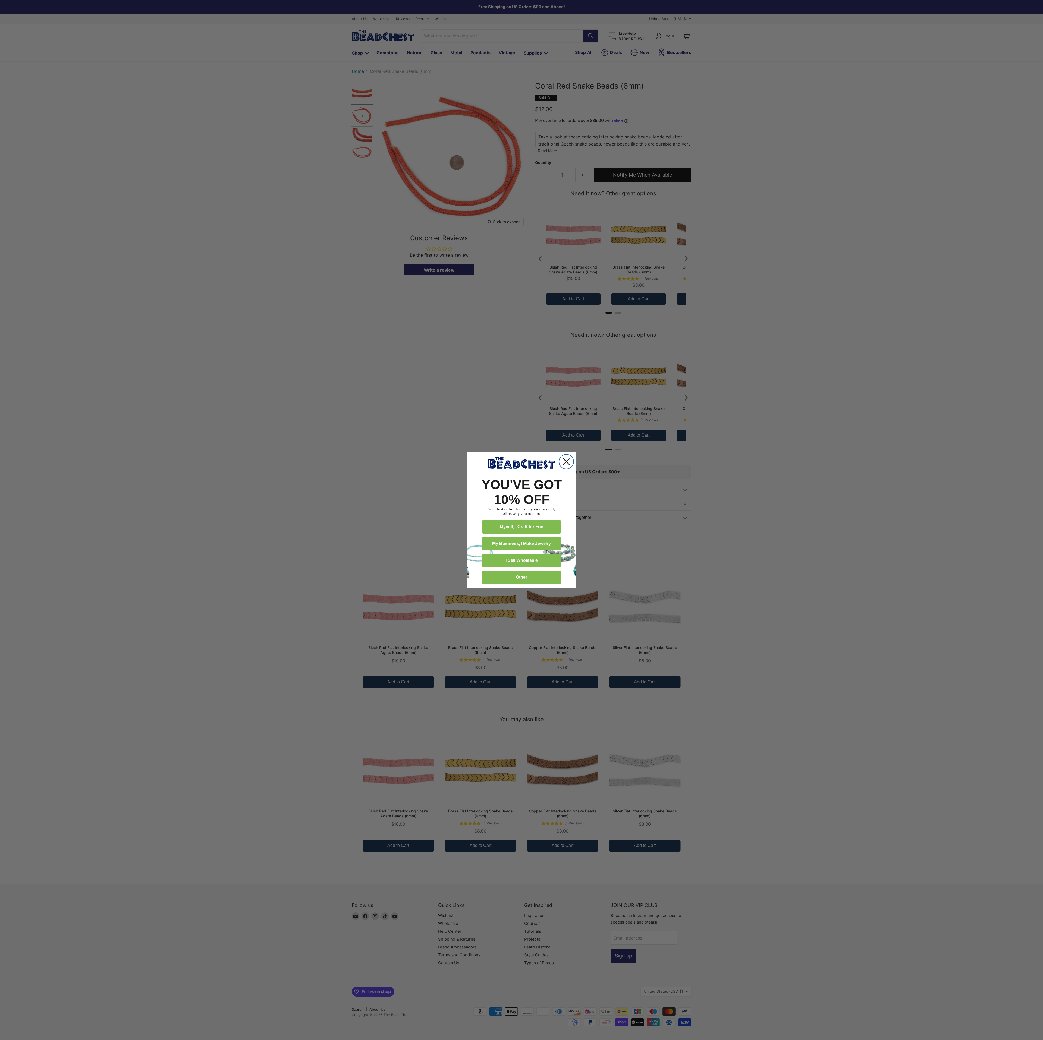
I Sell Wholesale (521, 560)
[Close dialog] (566, 461)
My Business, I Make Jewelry (521, 543)
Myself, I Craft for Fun (522, 526)
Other (521, 577)
